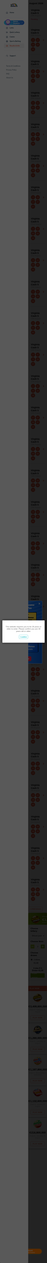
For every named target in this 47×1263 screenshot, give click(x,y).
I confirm (23, 637)
